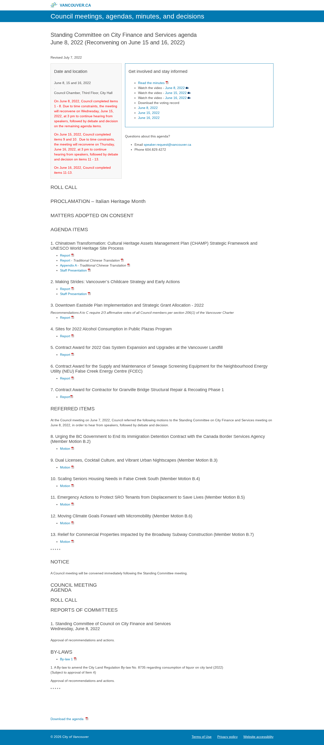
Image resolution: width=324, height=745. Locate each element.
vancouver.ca (75, 5)
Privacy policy (227, 737)
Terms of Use (202, 737)
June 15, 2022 (176, 93)
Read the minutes (151, 83)
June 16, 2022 (176, 98)
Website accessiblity (258, 737)
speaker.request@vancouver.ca (167, 144)
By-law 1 (67, 659)
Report (65, 255)
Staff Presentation (73, 270)
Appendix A (68, 265)
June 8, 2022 (175, 88)
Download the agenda (67, 719)
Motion (65, 448)
